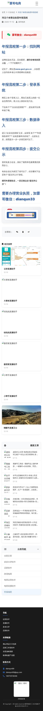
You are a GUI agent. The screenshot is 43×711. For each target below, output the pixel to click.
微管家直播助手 (10, 364)
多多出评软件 (10, 562)
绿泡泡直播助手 (10, 332)
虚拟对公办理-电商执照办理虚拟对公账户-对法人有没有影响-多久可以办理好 (25, 453)
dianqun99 (10, 669)
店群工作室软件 (9, 648)
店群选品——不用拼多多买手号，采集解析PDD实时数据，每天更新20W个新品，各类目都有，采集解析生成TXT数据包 (25, 512)
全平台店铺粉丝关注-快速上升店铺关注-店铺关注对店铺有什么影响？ (25, 476)
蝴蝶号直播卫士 (10, 428)
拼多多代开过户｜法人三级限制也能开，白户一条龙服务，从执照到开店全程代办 (25, 488)
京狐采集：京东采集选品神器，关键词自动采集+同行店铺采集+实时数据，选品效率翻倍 (26, 500)
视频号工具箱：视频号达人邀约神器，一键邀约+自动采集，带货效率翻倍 (25, 465)
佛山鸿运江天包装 (9, 644)
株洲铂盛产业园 (9, 655)
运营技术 (6, 619)
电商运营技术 (10, 580)
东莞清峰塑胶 (8, 651)
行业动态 (11, 12)
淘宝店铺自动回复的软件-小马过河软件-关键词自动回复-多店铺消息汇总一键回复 (25, 523)
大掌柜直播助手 (10, 300)
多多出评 (6, 627)
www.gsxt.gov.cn (23, 69)
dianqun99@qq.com (14, 672)
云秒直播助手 (9, 269)
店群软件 (8, 568)
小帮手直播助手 (10, 396)
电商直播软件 (10, 586)
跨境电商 (8, 574)
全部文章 (8, 556)
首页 (3, 12)
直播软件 (6, 623)
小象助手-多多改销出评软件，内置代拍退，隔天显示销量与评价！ (25, 535)
